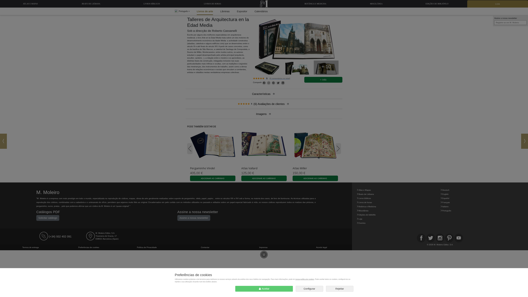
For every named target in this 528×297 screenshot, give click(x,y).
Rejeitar (339, 288)
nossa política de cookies (304, 279)
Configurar (309, 288)
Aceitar (265, 288)
